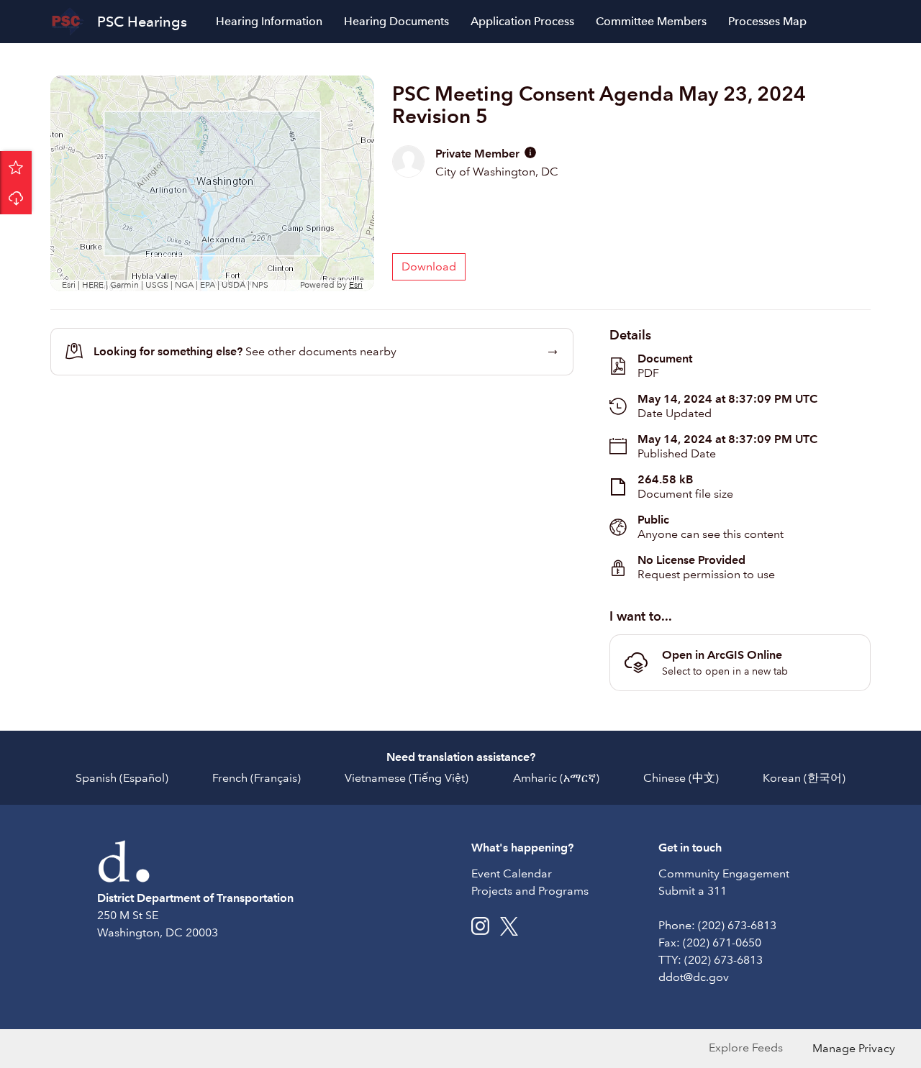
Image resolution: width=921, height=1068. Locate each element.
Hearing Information (269, 21)
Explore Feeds (746, 1047)
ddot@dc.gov (693, 977)
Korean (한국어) (804, 778)
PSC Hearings (142, 21)
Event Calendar (511, 873)
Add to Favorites (16, 167)
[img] (530, 152)
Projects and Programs (530, 891)
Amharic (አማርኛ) (556, 778)
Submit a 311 (692, 891)
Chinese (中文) (681, 778)
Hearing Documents (396, 21)
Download (16, 198)
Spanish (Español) (122, 778)
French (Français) (256, 778)
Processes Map (767, 21)
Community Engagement (723, 873)
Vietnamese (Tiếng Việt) (406, 778)
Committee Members (651, 21)
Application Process (522, 21)
